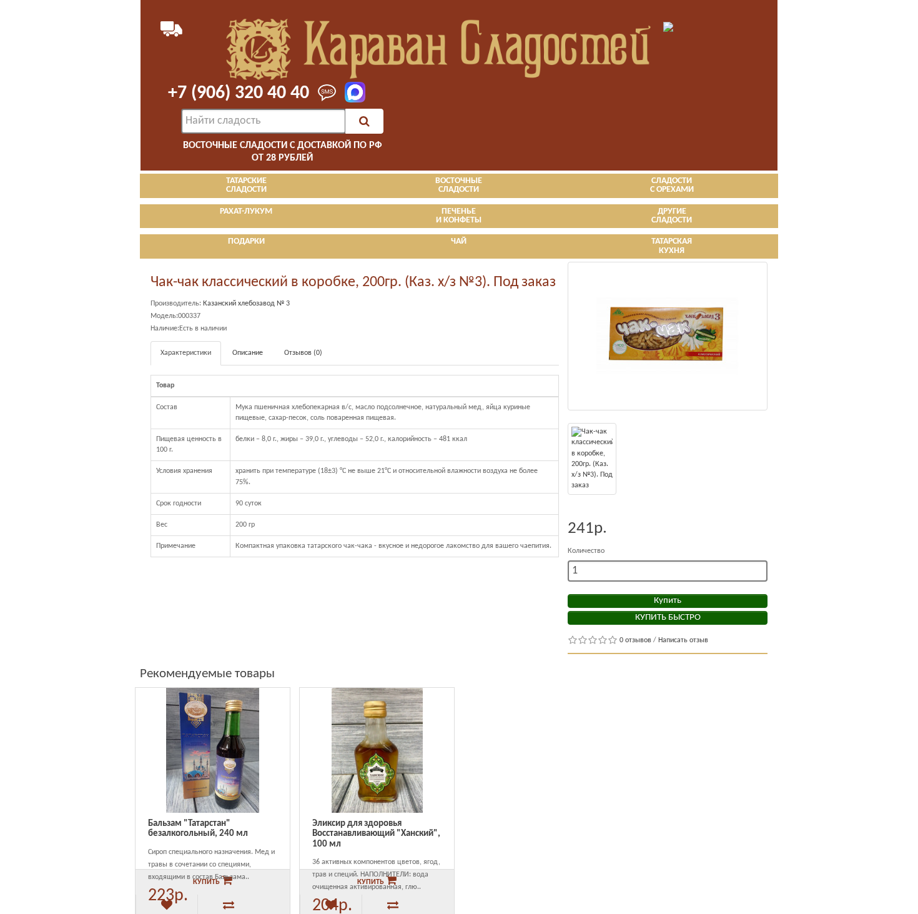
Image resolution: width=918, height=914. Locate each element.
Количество (586, 551)
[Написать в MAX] (351, 93)
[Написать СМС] (323, 93)
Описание (247, 353)
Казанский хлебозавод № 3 (246, 303)
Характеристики (185, 353)
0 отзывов (635, 640)
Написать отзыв (683, 640)
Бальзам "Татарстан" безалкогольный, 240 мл (198, 829)
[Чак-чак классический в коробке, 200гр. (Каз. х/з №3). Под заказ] (667, 336)
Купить (667, 600)
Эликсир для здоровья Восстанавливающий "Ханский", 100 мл (376, 834)
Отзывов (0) (303, 353)
